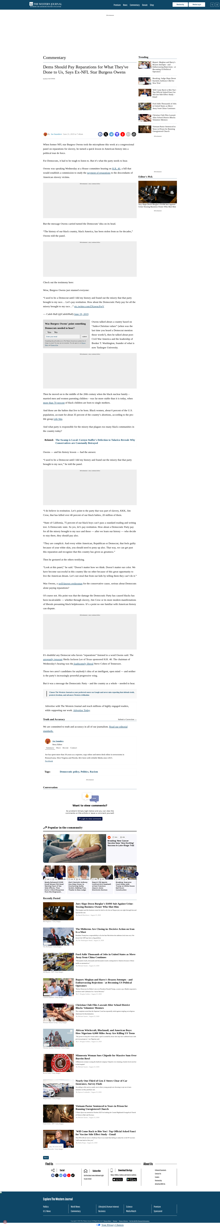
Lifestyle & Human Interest (108, 1206)
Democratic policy (69, 771)
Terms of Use (54, 345)
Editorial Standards (160, 1170)
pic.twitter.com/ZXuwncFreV (89, 306)
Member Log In (197, 4)
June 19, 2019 (81, 314)
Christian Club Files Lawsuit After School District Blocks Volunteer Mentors (164, 117)
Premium (117, 4)
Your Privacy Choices (112, 1224)
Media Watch (131, 1211)
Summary (50, 748)
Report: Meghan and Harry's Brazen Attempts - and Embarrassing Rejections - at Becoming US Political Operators (164, 67)
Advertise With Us (160, 1184)
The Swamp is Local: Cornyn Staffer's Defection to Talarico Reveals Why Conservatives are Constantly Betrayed (95, 441)
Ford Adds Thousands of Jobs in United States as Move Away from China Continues (164, 106)
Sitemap (115, 1221)
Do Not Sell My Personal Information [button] (139, 1221)
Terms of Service (123, 1221)
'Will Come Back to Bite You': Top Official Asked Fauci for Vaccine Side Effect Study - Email (164, 93)
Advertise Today (81, 710)
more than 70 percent (54, 402)
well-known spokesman (70, 583)
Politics (84, 771)
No (55, 332)
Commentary (135, 4)
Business (102, 1211)
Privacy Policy (107, 1221)
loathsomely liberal (83, 663)
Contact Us (158, 1173)
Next (46, 1157)
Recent (65, 748)
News (125, 4)
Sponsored (158, 1211)
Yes (49, 332)
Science (129, 1206)
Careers (157, 1177)
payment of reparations (98, 172)
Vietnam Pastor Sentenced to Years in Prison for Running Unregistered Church (164, 129)
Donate (144, 4)
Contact (73, 748)
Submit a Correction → (127, 719)
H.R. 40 (116, 168)
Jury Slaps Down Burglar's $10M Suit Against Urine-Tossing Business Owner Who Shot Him (157, 205)
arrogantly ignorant (52, 659)
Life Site (58, 419)
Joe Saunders (58, 741)
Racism (94, 771)
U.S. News (47, 1211)
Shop (152, 4)
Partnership (158, 1180)
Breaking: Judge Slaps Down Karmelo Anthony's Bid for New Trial (164, 80)
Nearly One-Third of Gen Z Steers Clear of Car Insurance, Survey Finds (101, 1082)
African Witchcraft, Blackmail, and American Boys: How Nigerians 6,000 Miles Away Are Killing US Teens (105, 1032)
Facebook (49, 761)
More (58, 748)
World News (75, 1206)
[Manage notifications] (5, 1222)
